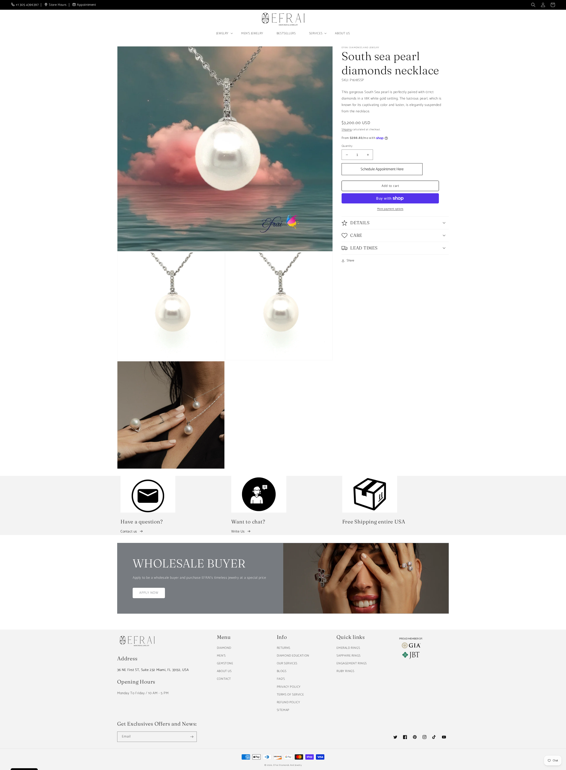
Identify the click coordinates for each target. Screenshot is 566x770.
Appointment (86, 5)
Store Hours (58, 5)
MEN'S (221, 655)
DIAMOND (224, 648)
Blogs (282, 671)
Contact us (128, 531)
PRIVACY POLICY (289, 687)
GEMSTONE (225, 663)
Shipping (347, 129)
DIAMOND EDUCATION (293, 655)
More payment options (390, 209)
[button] (533, 5)
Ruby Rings (345, 671)
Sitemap (283, 710)
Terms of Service (290, 694)
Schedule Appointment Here (382, 169)
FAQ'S (281, 679)
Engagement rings (352, 663)
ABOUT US (224, 671)
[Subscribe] (192, 737)
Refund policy (288, 702)
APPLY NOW (148, 593)
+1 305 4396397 (27, 5)
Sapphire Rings (348, 655)
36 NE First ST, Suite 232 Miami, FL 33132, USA (153, 670)
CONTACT (224, 679)
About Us (342, 33)
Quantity (347, 146)
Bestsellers (286, 33)
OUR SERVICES (287, 663)
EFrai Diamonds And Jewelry (287, 765)
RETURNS (283, 648)
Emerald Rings (348, 648)
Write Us (238, 531)
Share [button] (350, 260)
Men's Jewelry (252, 33)
